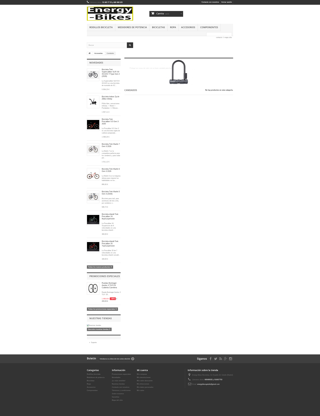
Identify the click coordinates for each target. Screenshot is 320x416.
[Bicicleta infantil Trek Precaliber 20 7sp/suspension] (93, 246)
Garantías (115, 397)
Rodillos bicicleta (101, 27)
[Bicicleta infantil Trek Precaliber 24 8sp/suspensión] (93, 219)
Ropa (173, 27)
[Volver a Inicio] (89, 53)
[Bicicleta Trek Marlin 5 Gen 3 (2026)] (93, 197)
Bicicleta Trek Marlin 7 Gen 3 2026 (111, 145)
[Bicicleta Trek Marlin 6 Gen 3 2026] (93, 174)
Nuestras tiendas (100, 318)
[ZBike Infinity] (93, 102)
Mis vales (140, 390)
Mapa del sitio (117, 400)
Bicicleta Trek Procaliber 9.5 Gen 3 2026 (110, 121)
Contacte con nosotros (210, 2)
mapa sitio (228, 37)
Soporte (94, 342)
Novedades (96, 62)
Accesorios (188, 27)
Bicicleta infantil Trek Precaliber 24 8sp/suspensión (110, 216)
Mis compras (142, 374)
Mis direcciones (143, 384)
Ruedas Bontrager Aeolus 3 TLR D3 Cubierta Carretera (109, 285)
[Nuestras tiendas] (104, 325)
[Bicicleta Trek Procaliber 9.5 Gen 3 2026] (93, 124)
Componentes (209, 27)
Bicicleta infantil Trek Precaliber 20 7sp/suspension (110, 243)
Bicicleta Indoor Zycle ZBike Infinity (110, 97)
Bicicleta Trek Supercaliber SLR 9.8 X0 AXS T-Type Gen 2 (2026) (111, 72)
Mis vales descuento (145, 381)
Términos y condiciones (121, 390)
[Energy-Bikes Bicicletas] (110, 14)
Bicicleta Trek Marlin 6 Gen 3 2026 (111, 170)
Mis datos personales (145, 387)
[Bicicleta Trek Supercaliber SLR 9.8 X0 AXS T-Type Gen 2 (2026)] (93, 75)
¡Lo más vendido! (118, 381)
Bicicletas (158, 27)
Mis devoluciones (143, 377)
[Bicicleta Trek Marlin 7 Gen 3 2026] (93, 149)
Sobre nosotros (118, 394)
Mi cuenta (142, 370)
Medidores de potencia (132, 27)
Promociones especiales (104, 276)
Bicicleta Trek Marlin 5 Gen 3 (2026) (111, 192)
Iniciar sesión (226, 2)
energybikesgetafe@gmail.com (208, 384)
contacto (219, 37)
